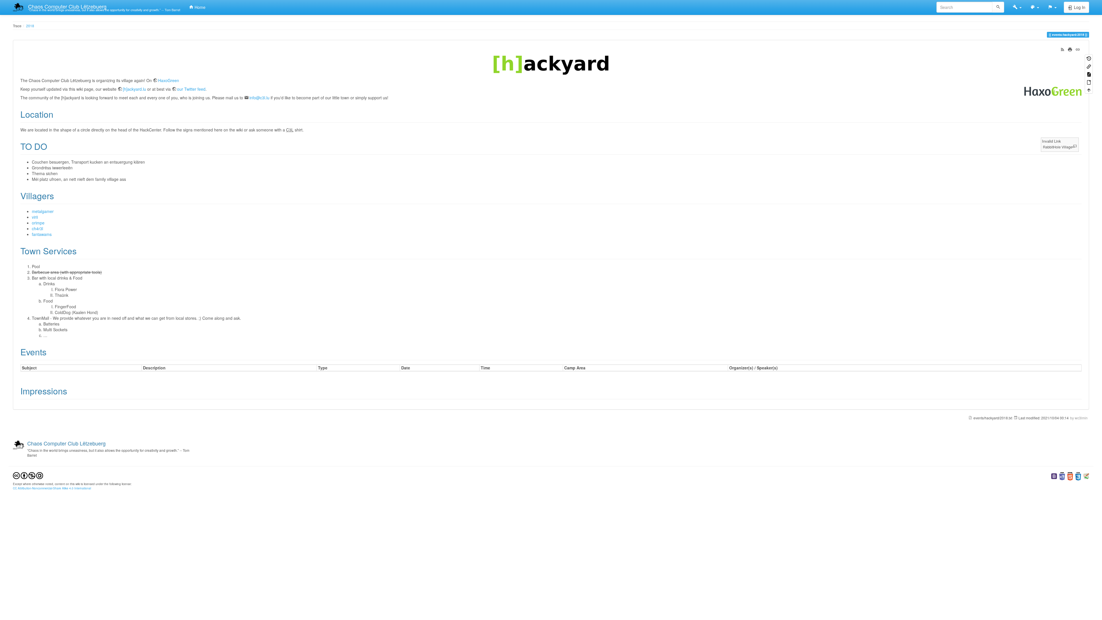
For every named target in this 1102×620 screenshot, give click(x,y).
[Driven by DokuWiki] (1086, 475)
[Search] (998, 7)
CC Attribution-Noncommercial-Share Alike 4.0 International (52, 488)
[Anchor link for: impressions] (71, 390)
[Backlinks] (1089, 65)
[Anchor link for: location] (57, 114)
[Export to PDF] (1089, 74)
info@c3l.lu (259, 97)
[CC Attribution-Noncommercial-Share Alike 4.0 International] (28, 474)
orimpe (38, 223)
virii (35, 217)
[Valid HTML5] (1070, 475)
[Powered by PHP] (1062, 475)
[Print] (1070, 49)
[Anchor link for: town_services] (81, 250)
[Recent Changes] (1062, 49)
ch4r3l (37, 228)
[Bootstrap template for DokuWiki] (1054, 475)
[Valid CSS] (1078, 475)
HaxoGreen (168, 80)
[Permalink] (1077, 49)
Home (199, 7)
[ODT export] (1089, 81)
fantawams (42, 234)
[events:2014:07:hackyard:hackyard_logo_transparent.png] (551, 65)
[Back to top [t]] (1089, 89)
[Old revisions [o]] (1089, 58)
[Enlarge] (1074, 146)
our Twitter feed (191, 89)
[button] (1017, 7)
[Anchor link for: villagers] (58, 195)
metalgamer (43, 211)
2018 (30, 25)
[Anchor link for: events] (50, 351)
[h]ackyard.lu (134, 89)
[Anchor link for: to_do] (51, 146)
